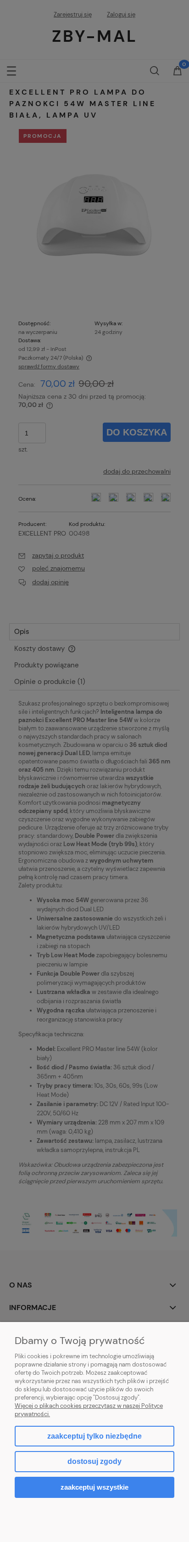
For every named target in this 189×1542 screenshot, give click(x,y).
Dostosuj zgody (94, 1461)
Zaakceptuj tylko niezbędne (94, 1436)
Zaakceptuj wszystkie (94, 1487)
